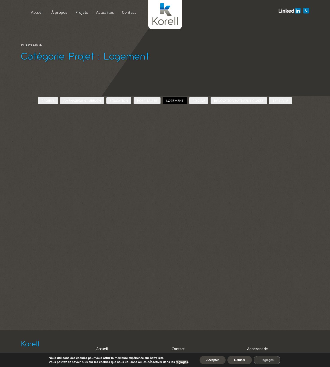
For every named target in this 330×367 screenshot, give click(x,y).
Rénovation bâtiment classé (239, 100)
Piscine (199, 100)
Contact (129, 12)
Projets (81, 12)
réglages (182, 362)
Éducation (119, 100)
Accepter (212, 360)
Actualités (105, 12)
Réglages (267, 360)
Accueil (37, 12)
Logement (175, 100)
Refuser (239, 360)
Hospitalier (147, 100)
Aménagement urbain (82, 100)
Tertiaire (280, 100)
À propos (59, 12)
